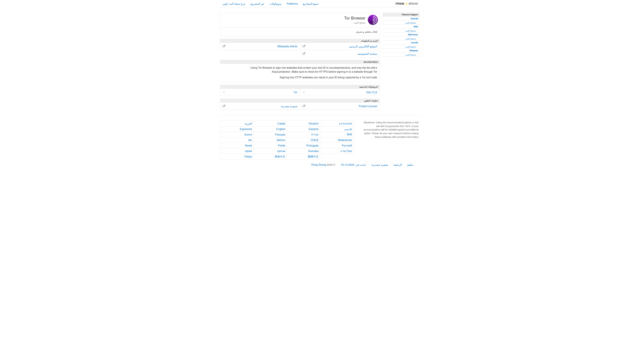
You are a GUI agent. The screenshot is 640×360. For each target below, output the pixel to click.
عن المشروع (257, 4)
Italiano (281, 140)
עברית (314, 134)
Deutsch (313, 123)
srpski (248, 151)
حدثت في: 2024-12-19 (353, 164)
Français (280, 134)
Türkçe (248, 156)
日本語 (314, 140)
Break (407, 4)
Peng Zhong (319, 164)
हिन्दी (349, 134)
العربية (248, 123)
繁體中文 (313, 156)
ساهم (410, 164)
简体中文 (280, 156)
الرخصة (397, 164)
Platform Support (410, 14)
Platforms (292, 4)
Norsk (248, 145)
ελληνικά (345, 123)
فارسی (348, 129)
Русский (347, 145)
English (280, 129)
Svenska (313, 151)
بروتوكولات (276, 4)
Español (313, 129)
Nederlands (345, 140)
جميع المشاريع (311, 4)
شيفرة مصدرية (380, 164)
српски (281, 151)
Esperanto (246, 129)
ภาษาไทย (346, 151)
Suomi (248, 134)
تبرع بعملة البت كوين (233, 4)
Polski (281, 145)
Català (281, 123)
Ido (250, 140)
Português (312, 145)
